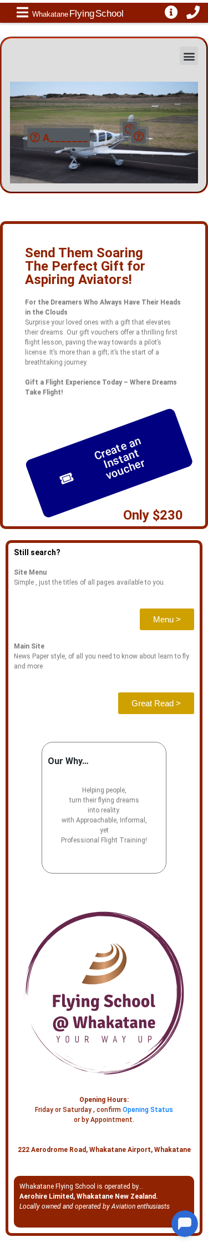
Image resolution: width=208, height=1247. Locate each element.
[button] (189, 56)
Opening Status (148, 1110)
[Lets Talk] (193, 13)
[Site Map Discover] (171, 13)
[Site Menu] (22, 13)
